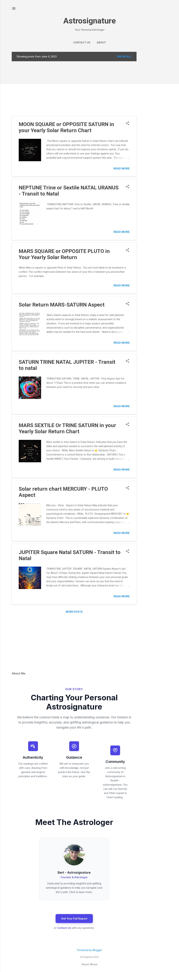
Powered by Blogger (89, 950)
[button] (127, 123)
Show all (124, 56)
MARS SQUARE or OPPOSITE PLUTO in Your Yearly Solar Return (64, 254)
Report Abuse (89, 964)
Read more (122, 168)
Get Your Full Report (74, 918)
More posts (74, 611)
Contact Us (64, 927)
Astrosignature (89, 20)
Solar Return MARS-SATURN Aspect (62, 305)
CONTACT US (81, 42)
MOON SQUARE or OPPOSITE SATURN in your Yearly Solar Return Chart (66, 127)
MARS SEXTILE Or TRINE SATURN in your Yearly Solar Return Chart (67, 428)
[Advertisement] (156, 104)
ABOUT (101, 42)
